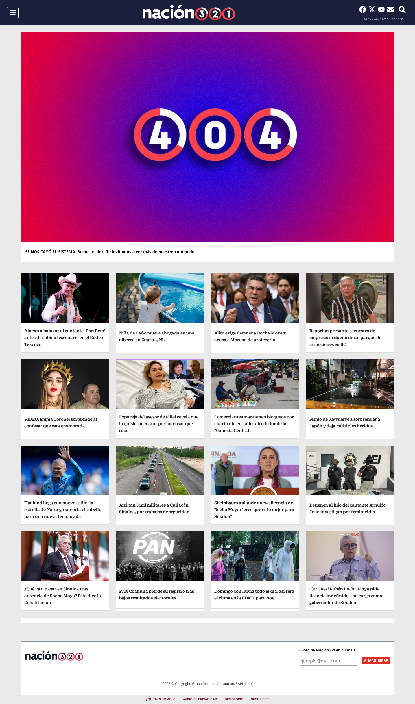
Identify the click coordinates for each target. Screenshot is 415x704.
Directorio (234, 699)
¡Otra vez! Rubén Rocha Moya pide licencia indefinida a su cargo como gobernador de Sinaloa (345, 595)
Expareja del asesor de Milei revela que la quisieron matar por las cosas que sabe (158, 423)
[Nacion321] (189, 12)
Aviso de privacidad (200, 699)
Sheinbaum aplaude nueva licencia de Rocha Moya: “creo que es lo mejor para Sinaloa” (254, 509)
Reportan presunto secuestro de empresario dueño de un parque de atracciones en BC (345, 337)
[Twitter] (373, 9)
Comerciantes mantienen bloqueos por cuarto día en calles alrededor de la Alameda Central (254, 423)
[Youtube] (382, 9)
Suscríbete (260, 699)
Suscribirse (376, 661)
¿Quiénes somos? (160, 699)
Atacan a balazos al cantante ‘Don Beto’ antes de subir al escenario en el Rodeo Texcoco (64, 337)
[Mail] (390, 9)
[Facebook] (363, 9)
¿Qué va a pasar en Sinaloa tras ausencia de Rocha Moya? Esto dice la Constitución (62, 595)
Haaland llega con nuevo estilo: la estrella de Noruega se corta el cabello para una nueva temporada (62, 509)
